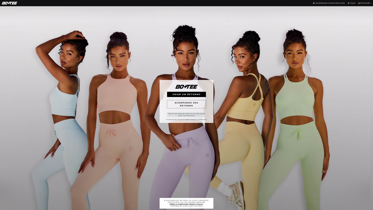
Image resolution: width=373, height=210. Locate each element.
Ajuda (352, 3)
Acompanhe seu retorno (186, 104)
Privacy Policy (196, 204)
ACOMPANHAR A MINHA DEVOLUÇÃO (330, 3)
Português (365, 3)
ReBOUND (9, 3)
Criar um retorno (187, 94)
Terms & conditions (179, 204)
